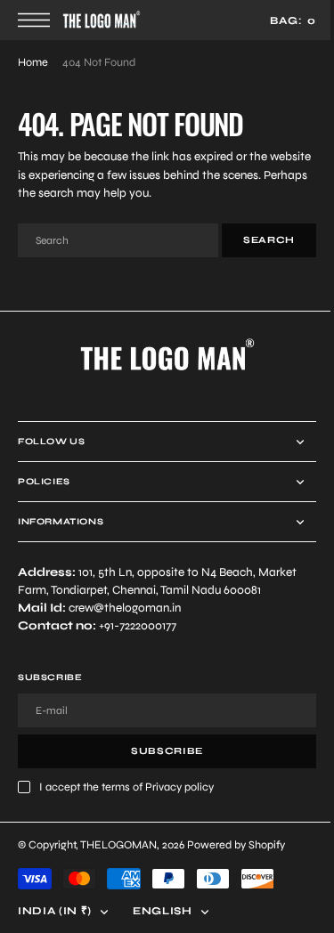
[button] (38, 20)
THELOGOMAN (118, 844)
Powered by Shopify (236, 844)
